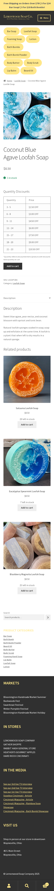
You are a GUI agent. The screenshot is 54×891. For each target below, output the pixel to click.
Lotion (32, 39)
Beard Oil (28, 70)
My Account (9, 886)
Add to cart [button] (27, 424)
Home (9, 80)
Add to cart (13, 266)
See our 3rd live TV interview (17, 784)
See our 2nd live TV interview (17, 787)
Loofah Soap (30, 31)
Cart (41, 883)
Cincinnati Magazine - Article (18, 799)
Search (6, 612)
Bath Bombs (13, 47)
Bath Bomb (8, 639)
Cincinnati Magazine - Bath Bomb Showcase (25, 811)
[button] (46, 96)
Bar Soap (11, 31)
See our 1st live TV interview (17, 791)
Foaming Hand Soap (12, 656)
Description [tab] (9, 298)
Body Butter (13, 62)
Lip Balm (11, 70)
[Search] (48, 617)
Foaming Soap (14, 39)
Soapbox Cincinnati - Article (17, 795)
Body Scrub (32, 62)
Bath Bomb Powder (17, 54)
